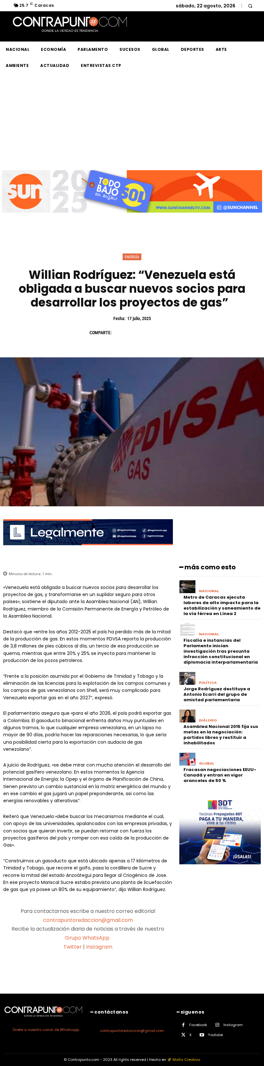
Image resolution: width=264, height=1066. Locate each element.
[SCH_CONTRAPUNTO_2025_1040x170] (132, 218)
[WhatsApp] (164, 332)
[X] (134, 332)
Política (208, 683)
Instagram (99, 947)
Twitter (72, 947)
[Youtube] (202, 1035)
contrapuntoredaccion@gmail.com (88, 920)
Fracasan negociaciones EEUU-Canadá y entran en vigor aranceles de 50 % (220, 775)
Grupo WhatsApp (88, 938)
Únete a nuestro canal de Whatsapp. (46, 1029)
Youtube (215, 1034)
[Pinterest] (149, 332)
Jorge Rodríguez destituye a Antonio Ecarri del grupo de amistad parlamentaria (217, 694)
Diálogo (208, 720)
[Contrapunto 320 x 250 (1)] (220, 869)
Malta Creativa (186, 1059)
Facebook (198, 1024)
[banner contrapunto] (88, 550)
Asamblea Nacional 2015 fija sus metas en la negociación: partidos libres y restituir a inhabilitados (221, 734)
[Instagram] (217, 1025)
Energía (132, 256)
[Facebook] (119, 332)
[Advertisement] (132, 122)
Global (206, 763)
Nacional (209, 591)
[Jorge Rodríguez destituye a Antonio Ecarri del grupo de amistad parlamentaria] (187, 678)
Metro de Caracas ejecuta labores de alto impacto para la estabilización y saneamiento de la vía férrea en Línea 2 (222, 605)
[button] (250, 5)
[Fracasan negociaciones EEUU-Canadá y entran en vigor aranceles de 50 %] (187, 759)
